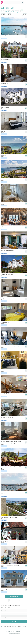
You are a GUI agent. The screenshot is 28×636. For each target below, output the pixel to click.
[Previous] (2, 25)
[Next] (25, 25)
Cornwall (3, 12)
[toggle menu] (26, 2)
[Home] (1, 626)
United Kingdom (15, 12)
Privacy (8, 631)
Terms (12, 631)
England (8, 12)
